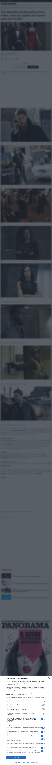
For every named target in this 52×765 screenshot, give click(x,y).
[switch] (43, 705)
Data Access (26, 762)
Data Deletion (18, 762)
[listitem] (26, 701)
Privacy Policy (34, 762)
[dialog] (26, 720)
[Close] (49, 678)
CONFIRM (16, 757)
